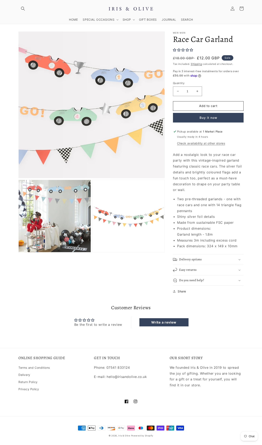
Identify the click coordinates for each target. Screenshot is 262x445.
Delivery (24, 374)
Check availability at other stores (201, 143)
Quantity (178, 83)
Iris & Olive (124, 435)
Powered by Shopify (142, 435)
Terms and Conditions (34, 367)
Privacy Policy (28, 389)
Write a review (163, 322)
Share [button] (182, 291)
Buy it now (208, 118)
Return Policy (28, 382)
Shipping (196, 63)
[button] (22, 8)
